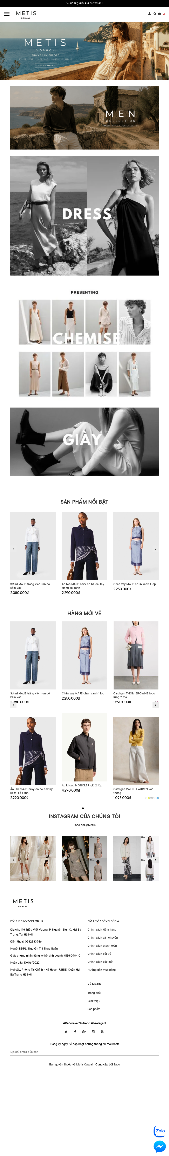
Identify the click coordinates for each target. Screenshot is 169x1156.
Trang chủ (94, 993)
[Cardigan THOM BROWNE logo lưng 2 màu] (136, 655)
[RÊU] (153, 798)
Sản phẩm (94, 1009)
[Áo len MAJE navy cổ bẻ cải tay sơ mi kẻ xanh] (84, 546)
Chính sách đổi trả (99, 953)
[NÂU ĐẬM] (151, 798)
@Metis (91, 825)
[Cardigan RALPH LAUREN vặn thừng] (136, 751)
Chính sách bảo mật (100, 961)
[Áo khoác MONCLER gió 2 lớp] (84, 747)
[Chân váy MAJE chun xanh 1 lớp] (136, 546)
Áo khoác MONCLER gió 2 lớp (82, 785)
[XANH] (158, 798)
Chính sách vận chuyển (103, 937)
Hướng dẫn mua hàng (102, 969)
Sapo (117, 1064)
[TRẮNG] (146, 798)
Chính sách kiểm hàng (102, 929)
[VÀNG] (149, 798)
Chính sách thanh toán (102, 945)
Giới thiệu (94, 1001)
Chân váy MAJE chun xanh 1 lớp (134, 584)
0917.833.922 (96, 3)
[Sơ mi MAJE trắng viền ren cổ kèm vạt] (33, 546)
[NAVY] (155, 798)
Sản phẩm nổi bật (84, 502)
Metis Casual (84, 1064)
